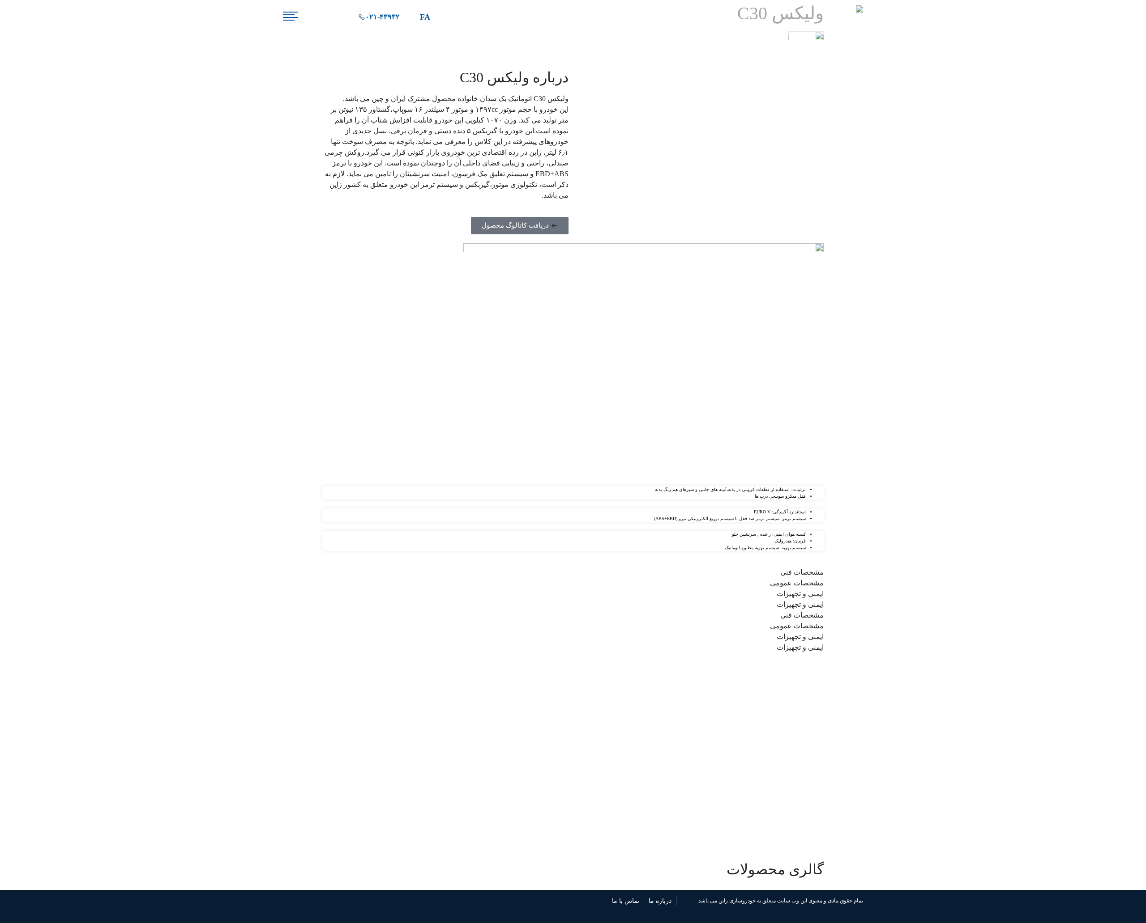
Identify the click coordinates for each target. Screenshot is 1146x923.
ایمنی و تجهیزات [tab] (800, 593)
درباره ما (660, 901)
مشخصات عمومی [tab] (797, 583)
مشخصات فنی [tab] (802, 572)
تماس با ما (625, 901)
